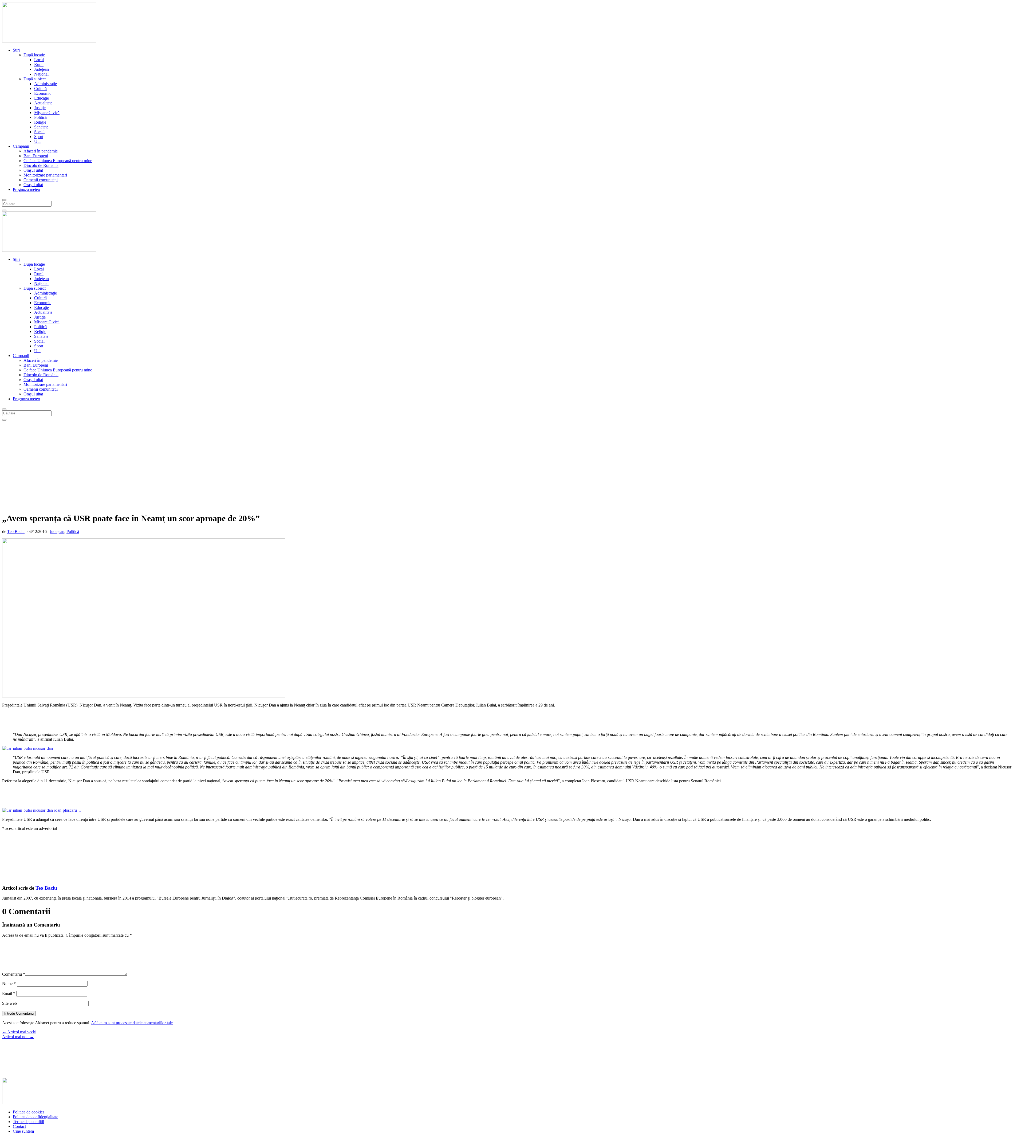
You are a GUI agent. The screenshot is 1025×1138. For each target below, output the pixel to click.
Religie (40, 122)
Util (37, 141)
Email (8, 993)
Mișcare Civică (47, 112)
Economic (42, 93)
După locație (34, 55)
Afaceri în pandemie (40, 151)
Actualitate (43, 103)
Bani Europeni (35, 156)
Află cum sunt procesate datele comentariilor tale (132, 1023)
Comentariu (13, 974)
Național (41, 74)
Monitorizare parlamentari (45, 175)
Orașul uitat (33, 170)
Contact (19, 1126)
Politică (40, 117)
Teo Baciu (16, 531)
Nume (9, 983)
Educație (41, 98)
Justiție (40, 107)
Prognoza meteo (26, 189)
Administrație (45, 83)
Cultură (40, 88)
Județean (41, 69)
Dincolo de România (40, 165)
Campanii (21, 146)
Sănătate (41, 127)
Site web (9, 1003)
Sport (38, 136)
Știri (16, 50)
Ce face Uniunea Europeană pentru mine (57, 160)
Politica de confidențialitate (35, 1117)
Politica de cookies (28, 1112)
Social (39, 132)
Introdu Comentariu (19, 1013)
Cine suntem (23, 1131)
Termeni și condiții (28, 1121)
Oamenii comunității (40, 180)
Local (39, 59)
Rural (39, 64)
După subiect (34, 79)
